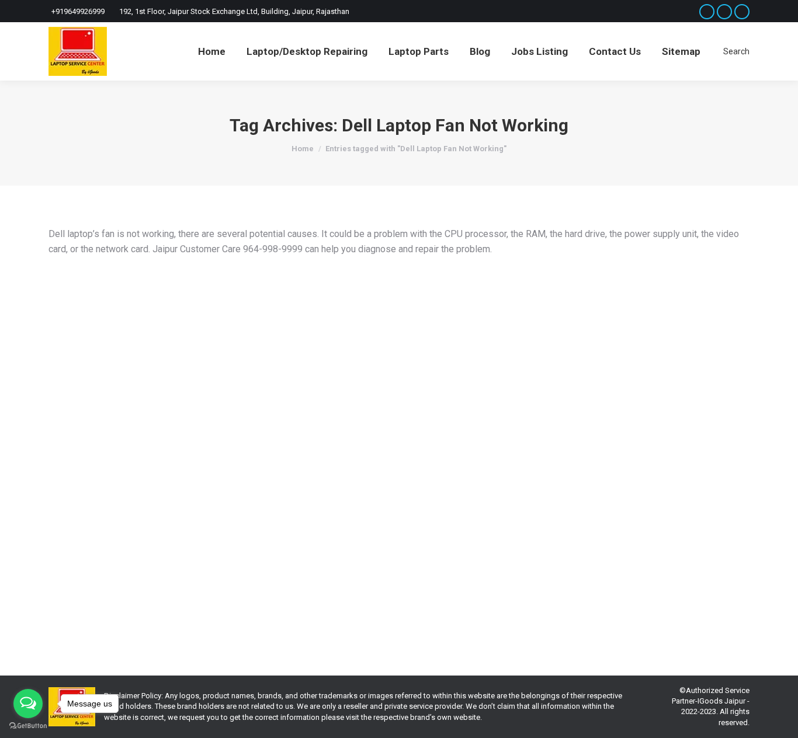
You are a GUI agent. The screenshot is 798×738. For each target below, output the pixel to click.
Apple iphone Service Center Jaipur (340, 560)
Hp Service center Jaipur (646, 560)
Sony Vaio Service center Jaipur (188, 570)
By (78, 581)
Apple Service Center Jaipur (449, 560)
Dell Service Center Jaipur (560, 560)
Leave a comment (206, 581)
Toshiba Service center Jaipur (294, 570)
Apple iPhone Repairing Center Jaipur (216, 560)
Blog (506, 560)
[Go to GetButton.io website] (28, 726)
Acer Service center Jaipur (106, 560)
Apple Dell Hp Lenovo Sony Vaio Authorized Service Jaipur (219, 541)
